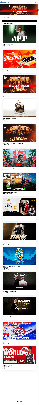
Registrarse (32, 2)
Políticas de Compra (19, 403)
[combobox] (19, 17)
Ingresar (27, 2)
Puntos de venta (19, 401)
